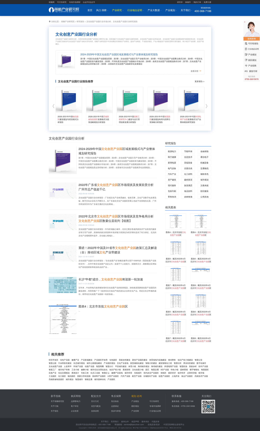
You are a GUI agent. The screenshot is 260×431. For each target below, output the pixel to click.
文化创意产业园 (55, 366)
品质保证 (115, 406)
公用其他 (204, 196)
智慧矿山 (105, 372)
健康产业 (75, 359)
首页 (89, 10)
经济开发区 (53, 359)
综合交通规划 (64, 372)
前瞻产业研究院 (67, 21)
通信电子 (204, 156)
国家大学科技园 (83, 376)
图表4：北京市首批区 (103, 306)
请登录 (180, 2)
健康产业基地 (117, 372)
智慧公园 (52, 363)
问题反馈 (155, 421)
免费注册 (207, 2)
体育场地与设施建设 (157, 359)
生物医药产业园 (150, 376)
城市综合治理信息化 (99, 369)
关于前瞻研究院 (57, 401)
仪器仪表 (188, 168)
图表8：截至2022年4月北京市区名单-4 (200, 288)
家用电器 (172, 162)
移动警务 (172, 359)
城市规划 (204, 179)
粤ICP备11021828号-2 (141, 428)
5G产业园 (165, 369)
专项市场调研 (74, 2)
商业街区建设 (189, 363)
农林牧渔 (188, 196)
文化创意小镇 (138, 369)
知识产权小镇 (115, 369)
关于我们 (186, 10)
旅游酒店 (188, 185)
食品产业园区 (187, 376)
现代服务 (172, 185)
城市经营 (128, 372)
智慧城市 (79, 379)
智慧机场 (183, 366)
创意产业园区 (164, 376)
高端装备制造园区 (56, 379)
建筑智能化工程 (165, 363)
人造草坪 (68, 366)
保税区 (163, 372)
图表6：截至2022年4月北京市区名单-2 (200, 261)
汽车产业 (172, 174)
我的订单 (197, 2)
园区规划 (135, 406)
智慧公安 (198, 359)
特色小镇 (174, 369)
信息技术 (188, 156)
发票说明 (95, 411)
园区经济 (172, 372)
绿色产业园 (65, 359)
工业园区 (52, 376)
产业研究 (118, 10)
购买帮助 (76, 396)
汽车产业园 (125, 376)
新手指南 (56, 396)
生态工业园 (95, 372)
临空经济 (181, 372)
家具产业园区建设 (139, 359)
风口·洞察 (102, 10)
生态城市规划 (79, 363)
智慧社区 (177, 363)
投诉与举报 (116, 411)
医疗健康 (172, 156)
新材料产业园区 (99, 376)
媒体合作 (125, 421)
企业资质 (75, 411)
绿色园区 (113, 359)
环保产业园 (78, 366)
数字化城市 (201, 363)
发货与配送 (96, 406)
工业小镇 (75, 369)
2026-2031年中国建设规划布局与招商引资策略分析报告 (160, 119)
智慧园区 (205, 369)
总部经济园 (192, 372)
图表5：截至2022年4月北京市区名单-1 (175, 261)
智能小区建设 (151, 363)
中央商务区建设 (65, 363)
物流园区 (71, 376)
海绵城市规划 (143, 366)
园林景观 (184, 369)
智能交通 (88, 379)
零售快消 (172, 196)
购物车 (188, 2)
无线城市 (138, 372)
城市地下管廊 (64, 369)
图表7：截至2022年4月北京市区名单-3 (175, 288)
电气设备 (172, 168)
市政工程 (85, 372)
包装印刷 (172, 191)
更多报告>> (199, 81)
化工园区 (62, 376)
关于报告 (54, 411)
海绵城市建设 (156, 366)
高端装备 (188, 162)
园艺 (147, 369)
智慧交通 (155, 369)
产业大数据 (155, 10)
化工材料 (188, 174)
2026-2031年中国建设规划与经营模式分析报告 (68, 119)
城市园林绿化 (100, 379)
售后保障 (116, 396)
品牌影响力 (75, 401)
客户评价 (75, 406)
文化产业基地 (122, 363)
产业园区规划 (109, 363)
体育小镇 (132, 366)
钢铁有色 (204, 174)
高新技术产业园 (201, 376)
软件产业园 (203, 366)
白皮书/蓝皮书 (89, 2)
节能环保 (188, 151)
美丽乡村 (193, 366)
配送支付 (96, 396)
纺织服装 (204, 191)
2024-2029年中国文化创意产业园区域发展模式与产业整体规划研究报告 (119, 54)
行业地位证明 (135, 10)
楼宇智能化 (194, 369)
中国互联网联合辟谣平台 (173, 424)
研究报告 (80, 21)
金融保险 (204, 151)
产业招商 (135, 411)
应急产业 (52, 372)
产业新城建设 (86, 359)
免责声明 (135, 421)
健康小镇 (85, 369)
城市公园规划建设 (94, 363)
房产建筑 (172, 179)
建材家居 (188, 179)
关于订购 (54, 406)
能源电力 (172, 151)
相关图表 (170, 207)
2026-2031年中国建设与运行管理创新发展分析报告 (129, 119)
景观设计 (75, 372)
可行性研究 (61, 2)
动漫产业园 (89, 366)
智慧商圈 (100, 366)
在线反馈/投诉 (154, 424)
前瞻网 (51, 2)
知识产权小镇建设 (185, 359)
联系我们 (115, 421)
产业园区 (111, 379)
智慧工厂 (52, 369)
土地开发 (175, 376)
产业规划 (171, 10)
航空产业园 (137, 376)
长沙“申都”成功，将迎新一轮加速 (111, 279)
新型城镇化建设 (137, 363)
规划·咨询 (136, 396)
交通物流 (204, 168)
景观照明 (126, 369)
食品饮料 (188, 191)
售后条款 (115, 401)
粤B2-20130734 (175, 428)
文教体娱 (204, 185)
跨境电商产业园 (171, 366)
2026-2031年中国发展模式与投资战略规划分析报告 (98, 119)
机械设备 (204, 162)
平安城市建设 (120, 366)
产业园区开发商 (101, 359)
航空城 (201, 372)
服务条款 (145, 421)
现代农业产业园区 (151, 372)
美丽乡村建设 (124, 359)
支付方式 (95, 401)
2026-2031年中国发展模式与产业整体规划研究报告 (190, 119)
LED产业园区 (113, 376)
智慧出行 (109, 366)
